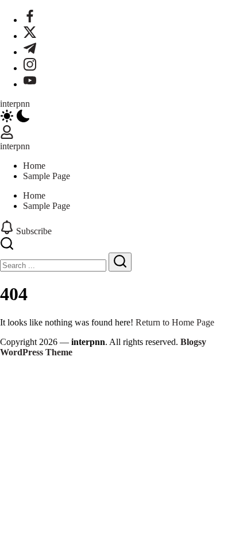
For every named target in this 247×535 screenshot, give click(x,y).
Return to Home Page (175, 322)
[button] (123, 117)
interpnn (15, 103)
